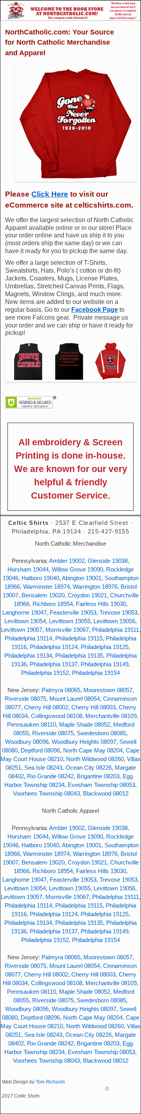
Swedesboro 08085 (101, 733)
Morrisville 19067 (67, 630)
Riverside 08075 (25, 699)
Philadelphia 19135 (79, 656)
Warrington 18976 (95, 587)
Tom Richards (50, 1082)
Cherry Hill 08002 (46, 707)
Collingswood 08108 (56, 716)
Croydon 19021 (87, 595)
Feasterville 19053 (73, 612)
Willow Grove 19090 (77, 569)
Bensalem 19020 (43, 595)
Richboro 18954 (53, 604)
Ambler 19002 (67, 561)
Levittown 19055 (69, 621)
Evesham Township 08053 (101, 785)
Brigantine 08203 (98, 776)
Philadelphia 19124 (54, 647)
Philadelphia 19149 (104, 664)
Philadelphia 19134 (28, 656)
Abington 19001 (81, 578)
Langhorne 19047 (24, 612)
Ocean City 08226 (88, 768)
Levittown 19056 (114, 621)
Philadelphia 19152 (45, 673)
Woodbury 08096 (27, 742)
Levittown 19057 (21, 630)
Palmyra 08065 (61, 690)
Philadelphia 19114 (28, 638)
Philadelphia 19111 (115, 630)
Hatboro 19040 (40, 578)
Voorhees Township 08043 (46, 793)
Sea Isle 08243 (43, 768)
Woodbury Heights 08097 (84, 742)
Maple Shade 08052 (84, 725)
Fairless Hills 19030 (101, 604)
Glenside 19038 (108, 561)
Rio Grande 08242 (50, 776)
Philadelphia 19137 (54, 664)
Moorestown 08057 (107, 690)
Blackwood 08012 (105, 793)
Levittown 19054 (25, 621)
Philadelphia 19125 (104, 647)
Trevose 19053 (118, 612)
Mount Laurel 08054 (74, 699)
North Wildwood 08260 (95, 759)
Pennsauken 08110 (31, 725)
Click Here (49, 194)
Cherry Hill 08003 (93, 707)
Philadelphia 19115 (79, 638)
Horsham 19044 (28, 569)
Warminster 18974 (46, 587)
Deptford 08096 (40, 750)
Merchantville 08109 (111, 716)
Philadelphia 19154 (96, 673)
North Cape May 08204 (93, 750)
